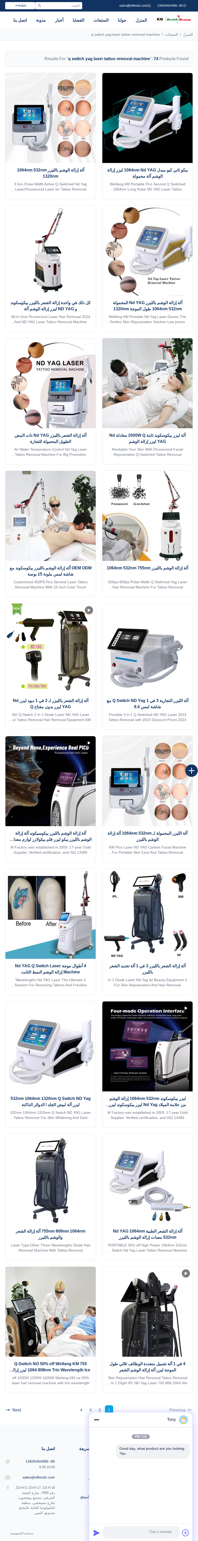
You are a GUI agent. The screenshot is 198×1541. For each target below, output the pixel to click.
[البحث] (39, 5)
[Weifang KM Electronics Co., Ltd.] (174, 23)
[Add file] (185, 1532)
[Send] (96, 1532)
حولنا (122, 20)
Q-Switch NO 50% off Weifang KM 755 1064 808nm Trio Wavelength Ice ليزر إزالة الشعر (50, 1370)
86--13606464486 (170, 5)
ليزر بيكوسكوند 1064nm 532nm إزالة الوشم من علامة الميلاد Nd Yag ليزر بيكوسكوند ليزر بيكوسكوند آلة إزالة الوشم (147, 1104)
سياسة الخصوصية (21, 1533)
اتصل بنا (20, 20)
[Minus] (96, 1420)
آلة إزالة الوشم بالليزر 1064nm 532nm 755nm (147, 568)
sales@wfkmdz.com (133, 5)
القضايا (78, 20)
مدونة (41, 20)
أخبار (59, 20)
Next (16, 1410)
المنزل (141, 20)
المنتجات (101, 20)
